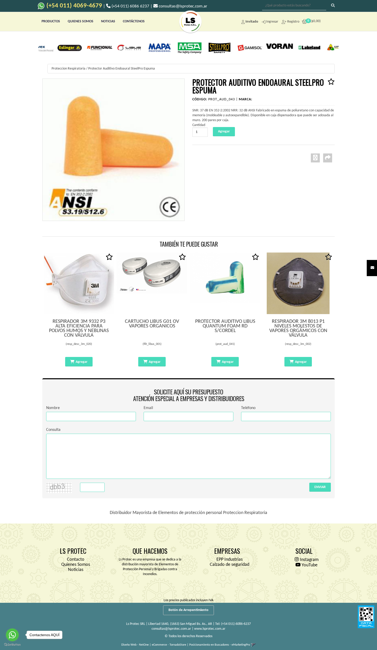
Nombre (53, 408)
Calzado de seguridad (229, 564)
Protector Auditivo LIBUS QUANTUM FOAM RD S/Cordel (225, 326)
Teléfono (248, 408)
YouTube (309, 565)
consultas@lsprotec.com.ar (171, 629)
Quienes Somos (75, 564)
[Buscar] (333, 6)
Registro (292, 22)
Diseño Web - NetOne (135, 644)
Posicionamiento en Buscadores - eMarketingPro (219, 644)
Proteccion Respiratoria (68, 69)
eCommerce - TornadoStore (169, 644)
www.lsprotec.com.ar (209, 629)
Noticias (75, 569)
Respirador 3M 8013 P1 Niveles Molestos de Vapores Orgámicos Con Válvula (298, 328)
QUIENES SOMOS (80, 21)
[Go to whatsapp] (12, 634)
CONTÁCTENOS (134, 21)
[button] (372, 268)
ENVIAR (320, 487)
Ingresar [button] (272, 22)
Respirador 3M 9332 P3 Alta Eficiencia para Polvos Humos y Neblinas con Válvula (79, 328)
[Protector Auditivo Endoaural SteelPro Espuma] (113, 150)
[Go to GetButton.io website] (12, 644)
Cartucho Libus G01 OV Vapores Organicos (152, 324)
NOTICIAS (108, 21)
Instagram (309, 559)
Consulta (53, 430)
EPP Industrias (229, 559)
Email (148, 408)
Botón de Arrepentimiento (188, 610)
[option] (54, 47)
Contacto (75, 559)
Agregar (81, 362)
